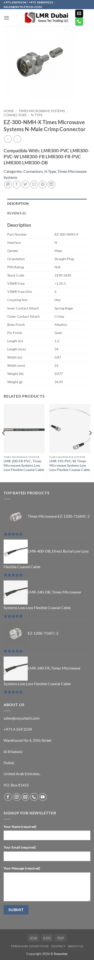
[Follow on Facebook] (8, 797)
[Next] (90, 442)
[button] (6, 18)
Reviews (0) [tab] (16, 213)
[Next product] (8, 139)
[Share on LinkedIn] (51, 184)
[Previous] (4, 442)
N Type (37, 115)
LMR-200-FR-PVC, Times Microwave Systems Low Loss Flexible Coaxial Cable (24, 465)
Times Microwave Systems (42, 111)
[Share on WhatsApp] (8, 184)
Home (9, 111)
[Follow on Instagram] (17, 797)
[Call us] (79, 22)
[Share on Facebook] (17, 184)
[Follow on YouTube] (43, 797)
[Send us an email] (79, 14)
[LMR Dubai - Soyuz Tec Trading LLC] (47, 18)
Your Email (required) (20, 847)
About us (75, 946)
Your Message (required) (22, 868)
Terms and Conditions (29, 946)
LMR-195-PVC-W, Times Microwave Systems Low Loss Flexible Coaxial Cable (69, 465)
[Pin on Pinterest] (43, 184)
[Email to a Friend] (34, 184)
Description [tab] (18, 204)
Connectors (15, 115)
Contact (58, 946)
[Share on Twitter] (25, 184)
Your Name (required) (20, 827)
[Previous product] (17, 139)
